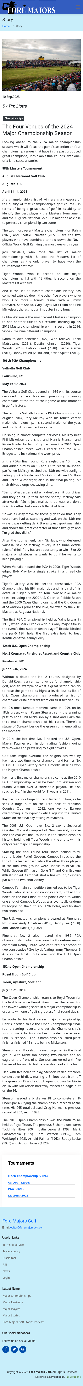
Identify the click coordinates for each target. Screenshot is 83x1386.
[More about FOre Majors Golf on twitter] (14, 1349)
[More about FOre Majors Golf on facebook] (5, 1349)
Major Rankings (13, 1302)
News (6, 1271)
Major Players (11, 1309)
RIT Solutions (73, 1376)
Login (6, 1277)
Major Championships (17, 1295)
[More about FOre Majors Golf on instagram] (22, 1349)
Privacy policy (11, 1251)
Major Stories (11, 1315)
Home (6, 26)
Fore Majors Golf (19, 1221)
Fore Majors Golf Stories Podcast (23, 1322)
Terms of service (13, 1244)
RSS (5, 1264)
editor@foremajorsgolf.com (27, 1227)
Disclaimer (9, 1258)
